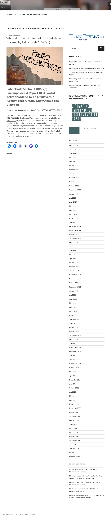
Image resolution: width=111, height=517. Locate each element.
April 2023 (73, 307)
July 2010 (72, 392)
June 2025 (73, 202)
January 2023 (74, 319)
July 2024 (72, 246)
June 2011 (72, 384)
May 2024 (72, 254)
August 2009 (74, 420)
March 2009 (73, 432)
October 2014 (74, 368)
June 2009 (73, 424)
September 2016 (75, 351)
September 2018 (75, 335)
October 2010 (74, 388)
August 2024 (73, 242)
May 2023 (72, 303)
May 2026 (72, 157)
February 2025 (74, 218)
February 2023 (74, 315)
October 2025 (74, 186)
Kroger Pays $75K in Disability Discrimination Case (86, 68)
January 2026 (74, 174)
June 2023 (73, 299)
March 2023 (73, 311)
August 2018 (73, 339)
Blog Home (10, 14)
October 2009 (74, 412)
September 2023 (75, 287)
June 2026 (73, 153)
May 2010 (72, 396)
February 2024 (74, 267)
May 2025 (72, 206)
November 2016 (75, 347)
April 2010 (73, 400)
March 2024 (73, 263)
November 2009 (75, 408)
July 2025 (72, 198)
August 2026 (73, 145)
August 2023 (73, 291)
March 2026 (73, 166)
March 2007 (73, 453)
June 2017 (72, 343)
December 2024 (75, 226)
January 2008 (74, 448)
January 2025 (74, 222)
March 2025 (73, 214)
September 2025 (75, 190)
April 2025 (73, 210)
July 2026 (72, 149)
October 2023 (74, 283)
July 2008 (72, 444)
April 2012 (72, 376)
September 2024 (75, 238)
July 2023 (72, 295)
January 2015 (74, 360)
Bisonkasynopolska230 (77, 476)
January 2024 (74, 271)
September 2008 (75, 440)
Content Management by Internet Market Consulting (18, 514)
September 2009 (75, 416)
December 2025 (75, 178)
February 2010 (74, 404)
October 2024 (74, 234)
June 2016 (73, 355)
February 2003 (74, 457)
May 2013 (72, 372)
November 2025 (75, 182)
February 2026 (74, 170)
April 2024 (73, 259)
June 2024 (73, 250)
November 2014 (75, 364)
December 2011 (74, 380)
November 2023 (75, 279)
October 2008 (74, 436)
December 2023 (75, 275)
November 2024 (75, 230)
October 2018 (74, 331)
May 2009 (73, 428)
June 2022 (73, 323)
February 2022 (74, 327)
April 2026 (73, 161)
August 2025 (73, 194)
